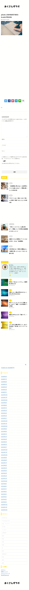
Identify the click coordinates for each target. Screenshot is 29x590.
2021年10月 (4, 481)
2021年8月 (4, 486)
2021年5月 (4, 494)
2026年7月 (4, 379)
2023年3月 (4, 442)
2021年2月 (4, 502)
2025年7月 (4, 408)
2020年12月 (4, 504)
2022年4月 (4, 470)
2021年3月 (4, 499)
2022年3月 (4, 473)
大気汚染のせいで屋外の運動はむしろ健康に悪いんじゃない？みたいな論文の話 (18, 251)
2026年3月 (4, 389)
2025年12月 (4, 395)
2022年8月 (4, 460)
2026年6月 (4, 381)
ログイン (3, 570)
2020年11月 (4, 507)
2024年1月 (4, 418)
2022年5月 (4, 468)
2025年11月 (4, 397)
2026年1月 (4, 392)
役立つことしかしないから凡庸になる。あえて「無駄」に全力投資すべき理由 (18, 304)
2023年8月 (4, 431)
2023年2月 (4, 444)
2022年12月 (4, 449)
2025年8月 (4, 405)
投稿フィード (4, 571)
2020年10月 (4, 510)
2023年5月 (4, 436)
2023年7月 (4, 434)
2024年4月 (4, 413)
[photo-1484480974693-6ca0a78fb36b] (16, 100)
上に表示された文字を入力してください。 (11, 163)
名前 (3, 139)
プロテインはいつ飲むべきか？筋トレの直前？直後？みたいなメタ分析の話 (18, 200)
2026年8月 (4, 376)
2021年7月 (4, 489)
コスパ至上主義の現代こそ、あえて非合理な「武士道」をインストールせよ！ (18, 326)
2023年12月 (4, 421)
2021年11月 (4, 478)
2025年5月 (4, 410)
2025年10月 (4, 400)
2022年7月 (4, 462)
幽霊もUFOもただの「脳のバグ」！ (18, 314)
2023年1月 (4, 447)
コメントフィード (5, 573)
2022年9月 (4, 457)
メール (4, 145)
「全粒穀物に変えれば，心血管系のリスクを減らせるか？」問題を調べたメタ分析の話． (18, 188)
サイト (3, 151)
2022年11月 (4, 452)
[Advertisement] (14, 52)
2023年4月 (4, 439)
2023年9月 (4, 429)
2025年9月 (4, 402)
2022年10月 (4, 455)
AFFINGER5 (22, 588)
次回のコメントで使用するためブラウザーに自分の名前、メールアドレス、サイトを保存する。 (14, 157)
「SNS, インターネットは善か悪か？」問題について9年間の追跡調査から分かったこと (18, 229)
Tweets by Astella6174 (7, 367)
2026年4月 (4, 387)
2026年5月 (4, 384)
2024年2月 (4, 415)
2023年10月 (4, 426)
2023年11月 (4, 423)
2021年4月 (4, 496)
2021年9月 (4, 483)
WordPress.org (5, 575)
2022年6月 (4, 465)
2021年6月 (4, 491)
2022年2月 (4, 476)
